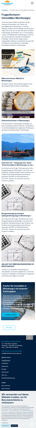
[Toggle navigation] (32, 3)
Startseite (5, 10)
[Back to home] (7, 2)
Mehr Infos (5, 422)
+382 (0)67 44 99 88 (10, 343)
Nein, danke (14, 425)
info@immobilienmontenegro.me (11, 353)
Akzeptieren (5, 425)
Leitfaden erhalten (11, 315)
